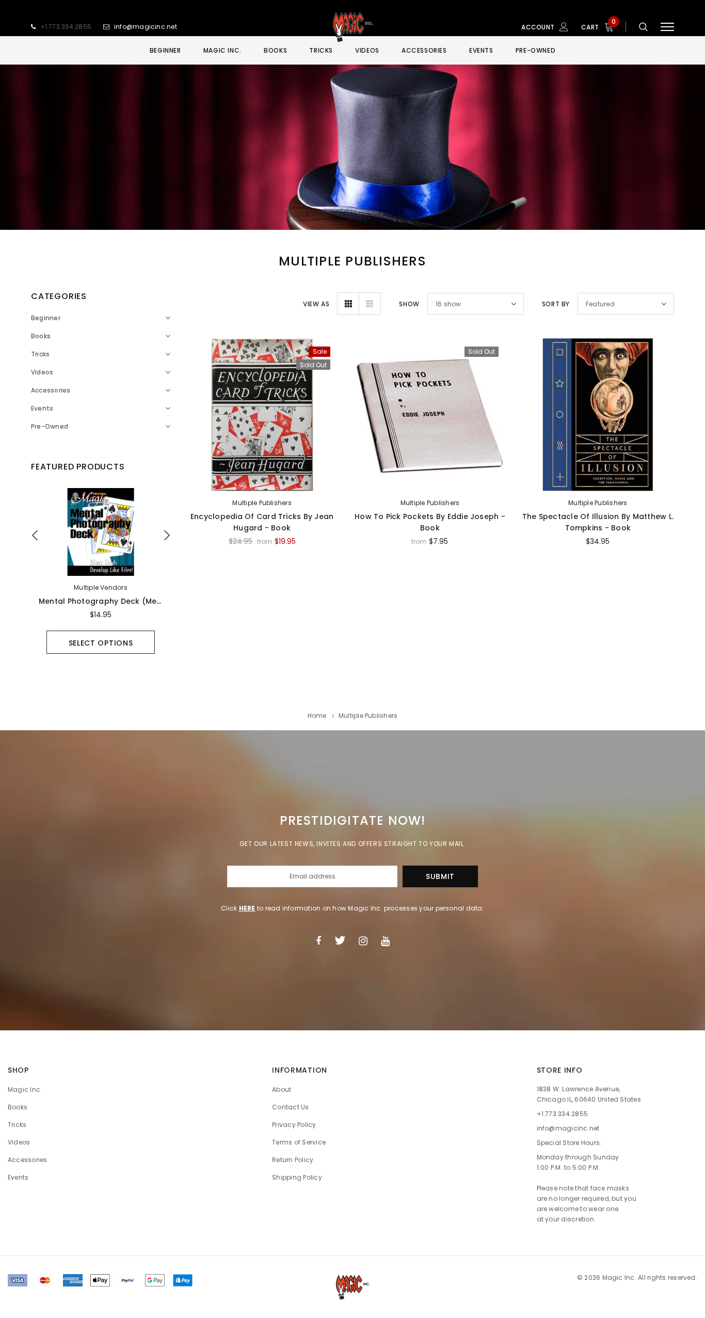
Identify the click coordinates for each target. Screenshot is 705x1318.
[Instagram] (363, 940)
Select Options (101, 643)
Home (317, 715)
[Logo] (352, 26)
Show (409, 304)
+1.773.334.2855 (66, 26)
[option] (100, 571)
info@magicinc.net (145, 26)
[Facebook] (318, 940)
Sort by (556, 304)
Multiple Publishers (262, 502)
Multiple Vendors (100, 587)
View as (316, 304)
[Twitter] (339, 940)
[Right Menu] (667, 27)
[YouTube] (385, 940)
